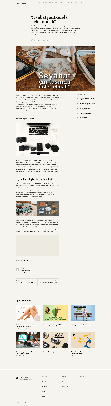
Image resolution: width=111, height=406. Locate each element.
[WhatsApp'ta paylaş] (27, 261)
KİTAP (56, 2)
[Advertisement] (37, 246)
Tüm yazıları (24, 272)
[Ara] (91, 2)
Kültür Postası (25, 270)
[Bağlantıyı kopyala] (31, 261)
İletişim (62, 381)
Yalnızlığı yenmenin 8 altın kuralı (81, 325)
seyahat (30, 231)
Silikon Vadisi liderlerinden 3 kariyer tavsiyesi (79, 352)
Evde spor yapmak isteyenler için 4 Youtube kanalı (24, 352)
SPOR (81, 2)
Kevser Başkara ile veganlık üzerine (54, 325)
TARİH (72, 2)
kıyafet (35, 227)
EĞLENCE (61, 2)
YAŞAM (67, 2)
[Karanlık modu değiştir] (94, 2)
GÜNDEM (45, 2)
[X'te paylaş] (21, 261)
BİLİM (76, 2)
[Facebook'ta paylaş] (24, 261)
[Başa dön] (94, 402)
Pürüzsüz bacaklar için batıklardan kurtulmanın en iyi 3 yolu (27, 326)
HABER (39, 2)
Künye (62, 379)
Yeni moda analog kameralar (52, 352)
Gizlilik (62, 384)
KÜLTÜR (51, 2)
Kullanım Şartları (64, 386)
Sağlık (17, 220)
